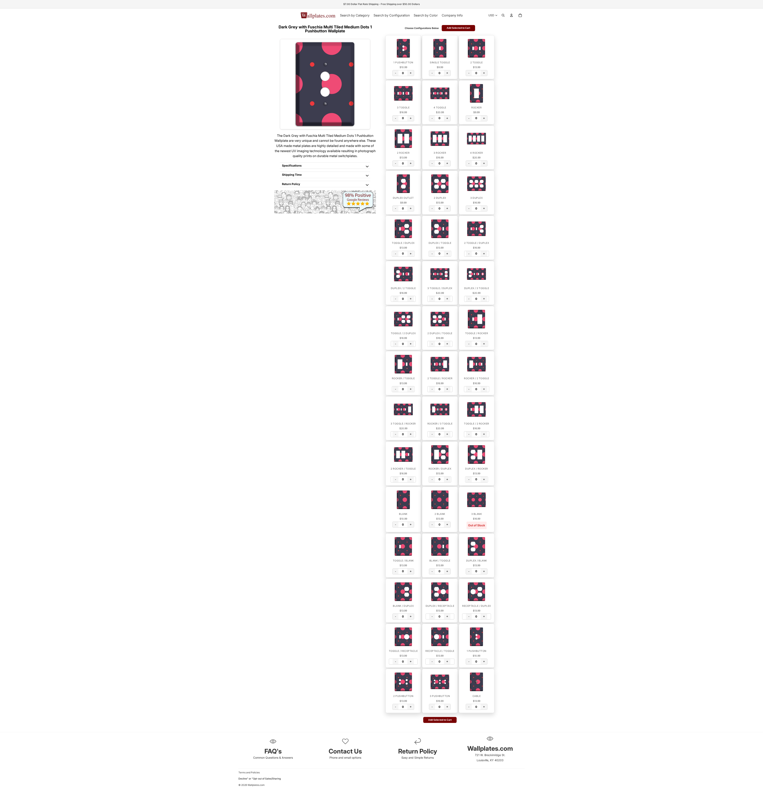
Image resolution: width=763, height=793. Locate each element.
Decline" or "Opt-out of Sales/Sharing (259, 778)
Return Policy (291, 184)
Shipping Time (292, 174)
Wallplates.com (256, 785)
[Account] (511, 15)
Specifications (292, 165)
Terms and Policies (249, 772)
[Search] (503, 15)
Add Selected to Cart (458, 28)
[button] (403, 48)
